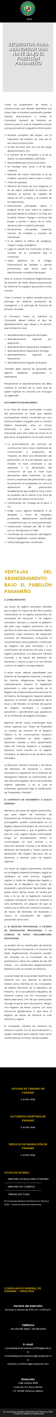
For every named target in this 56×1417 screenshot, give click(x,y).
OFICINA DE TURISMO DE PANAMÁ (28, 1090)
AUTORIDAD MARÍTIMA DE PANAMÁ (28, 1118)
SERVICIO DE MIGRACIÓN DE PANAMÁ (28, 1146)
